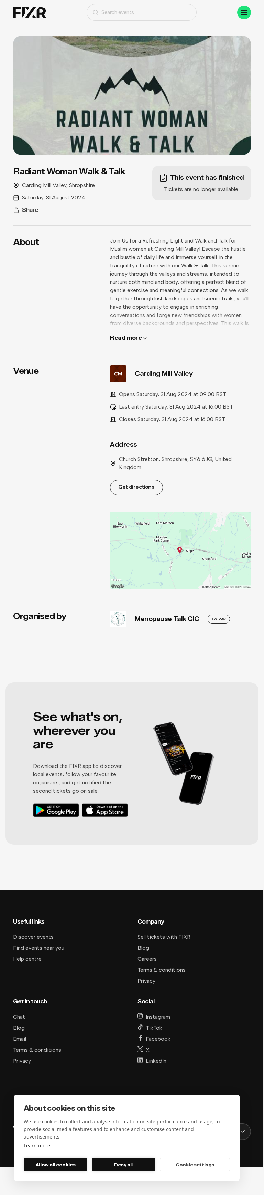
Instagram (158, 1016)
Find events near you (38, 948)
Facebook (158, 1039)
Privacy (146, 981)
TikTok (154, 1027)
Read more (126, 337)
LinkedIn (156, 1061)
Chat (19, 1016)
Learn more (37, 1145)
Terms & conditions (162, 970)
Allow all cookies (55, 1164)
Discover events (33, 937)
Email (19, 1039)
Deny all (123, 1164)
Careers (147, 959)
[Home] (29, 12)
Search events (117, 12)
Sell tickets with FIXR (164, 937)
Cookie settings (195, 1164)
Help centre (27, 959)
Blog (143, 948)
